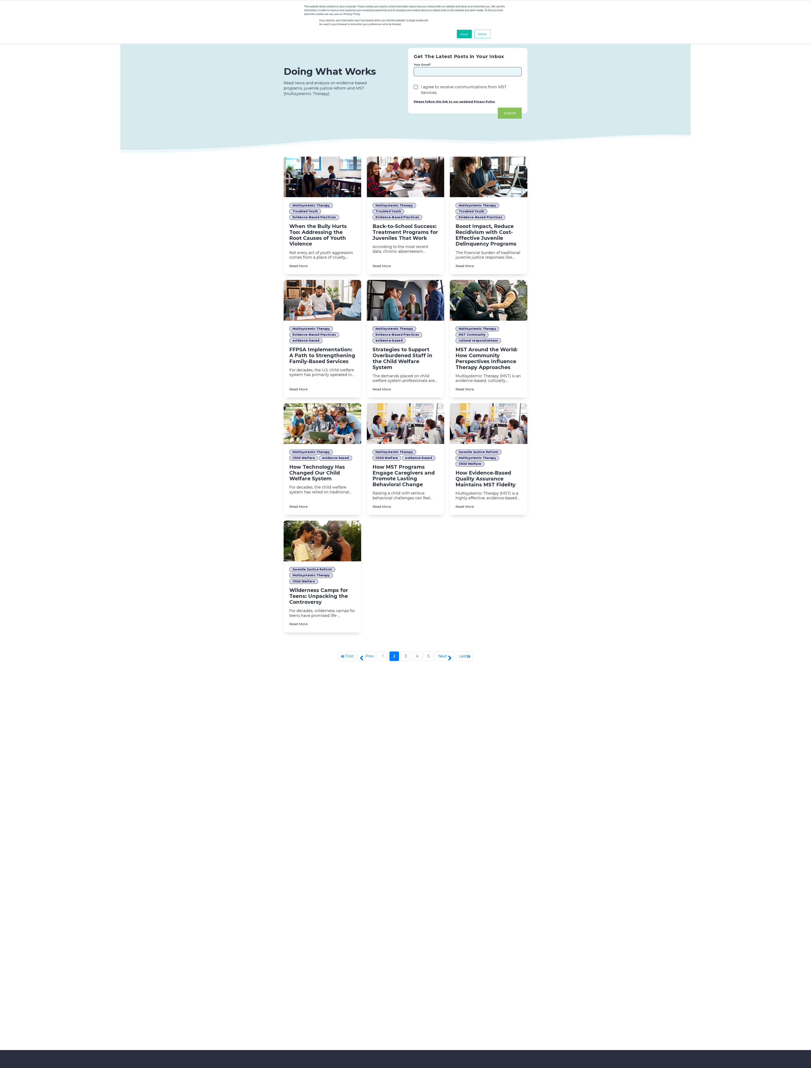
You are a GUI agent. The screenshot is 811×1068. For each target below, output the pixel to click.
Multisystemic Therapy (311, 205)
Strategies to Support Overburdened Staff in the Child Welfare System (402, 358)
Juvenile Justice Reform (478, 452)
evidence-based (306, 340)
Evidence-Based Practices (314, 217)
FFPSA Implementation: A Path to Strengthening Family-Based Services (322, 355)
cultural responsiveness (478, 340)
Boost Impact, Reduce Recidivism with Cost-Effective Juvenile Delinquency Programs (486, 235)
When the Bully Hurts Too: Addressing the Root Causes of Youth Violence (318, 235)
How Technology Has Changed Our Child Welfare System (317, 473)
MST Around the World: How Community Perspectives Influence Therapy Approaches (486, 358)
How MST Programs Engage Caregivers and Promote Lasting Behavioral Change (404, 476)
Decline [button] (482, 34)
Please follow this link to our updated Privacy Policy (454, 101)
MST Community (472, 334)
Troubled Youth (305, 211)
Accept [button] (464, 34)
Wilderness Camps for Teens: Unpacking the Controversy (318, 596)
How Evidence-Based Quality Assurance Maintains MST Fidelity (486, 479)
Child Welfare (304, 458)
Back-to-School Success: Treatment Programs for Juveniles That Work (405, 232)
